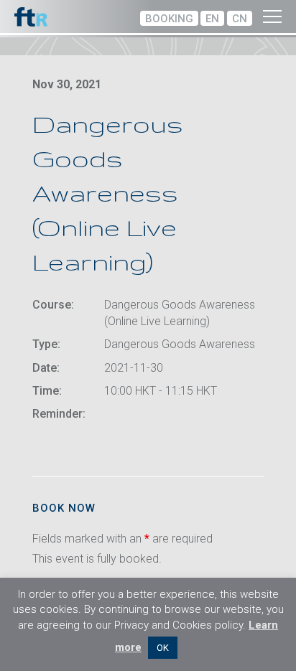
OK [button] (163, 647)
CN (239, 18)
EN (212, 18)
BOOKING (169, 18)
